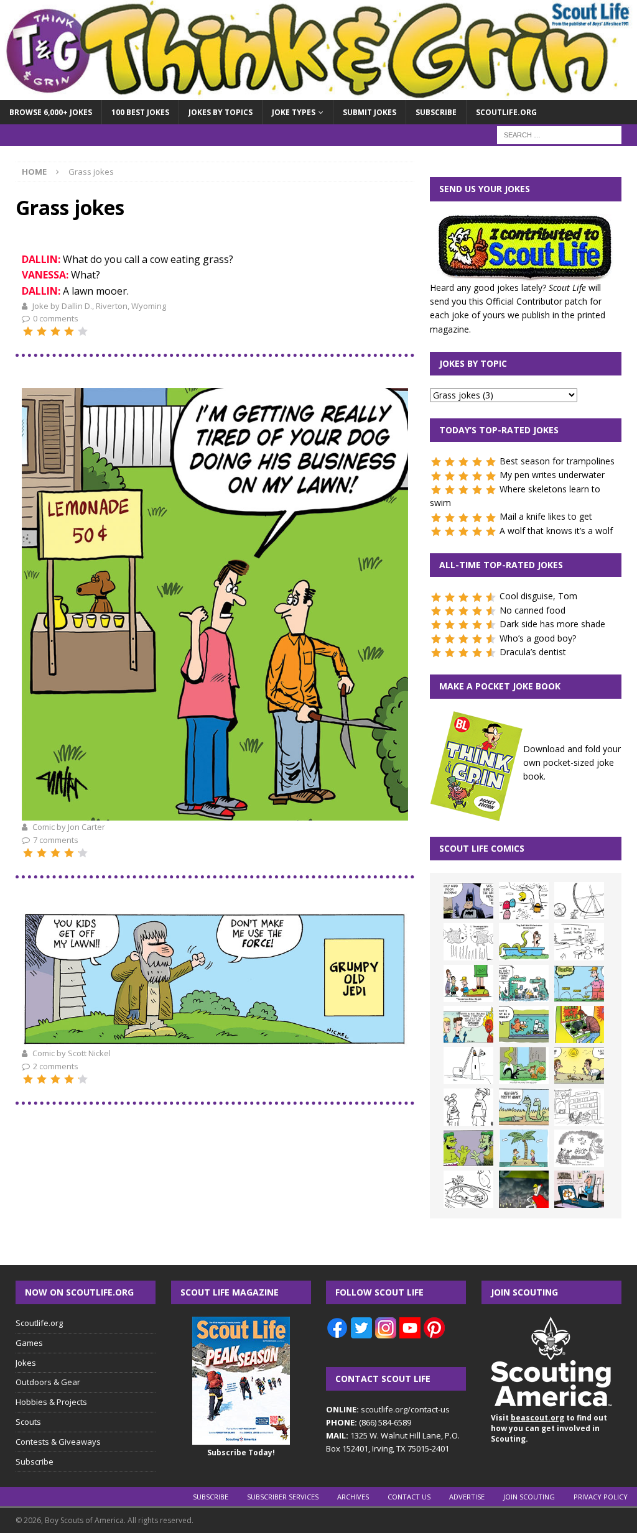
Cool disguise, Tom (538, 596)
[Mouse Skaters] (468, 1189)
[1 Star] (28, 331)
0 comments (55, 318)
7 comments (55, 839)
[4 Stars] (69, 331)
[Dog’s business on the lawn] (215, 812)
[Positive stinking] (579, 1107)
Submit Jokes (369, 112)
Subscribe (436, 112)
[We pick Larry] (468, 983)
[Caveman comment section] (579, 1148)
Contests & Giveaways (58, 1441)
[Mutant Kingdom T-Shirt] (468, 1107)
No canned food (532, 610)
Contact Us (409, 1496)
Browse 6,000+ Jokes (50, 112)
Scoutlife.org (506, 112)
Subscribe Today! (241, 1452)
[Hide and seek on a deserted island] (524, 1148)
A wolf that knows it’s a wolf (556, 530)
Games (29, 1342)
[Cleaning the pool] (524, 941)
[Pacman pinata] (524, 900)
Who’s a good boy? (538, 638)
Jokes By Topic (473, 363)
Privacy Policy (601, 1496)
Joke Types (293, 112)
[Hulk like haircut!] (468, 1148)
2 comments (55, 1066)
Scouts (28, 1421)
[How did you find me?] (524, 1065)
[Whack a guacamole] (579, 1024)
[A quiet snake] (524, 1107)
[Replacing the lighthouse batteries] (468, 1065)
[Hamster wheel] (579, 900)
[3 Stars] (55, 331)
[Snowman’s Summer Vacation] (579, 941)
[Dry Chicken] (579, 1065)
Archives (353, 1496)
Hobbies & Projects (51, 1401)
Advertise (467, 1496)
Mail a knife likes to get (546, 516)
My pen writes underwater (552, 475)
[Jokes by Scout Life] (318, 93)
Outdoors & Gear (48, 1382)
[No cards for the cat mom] (579, 1189)
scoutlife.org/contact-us (388, 1409)
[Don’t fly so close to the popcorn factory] (468, 1024)
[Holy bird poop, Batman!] (468, 900)
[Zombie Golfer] (579, 983)
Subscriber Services (282, 1496)
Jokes (26, 1362)
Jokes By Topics (220, 112)
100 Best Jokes (140, 112)
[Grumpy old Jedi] (215, 1039)
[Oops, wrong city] (524, 983)
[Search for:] (559, 134)
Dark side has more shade (552, 624)
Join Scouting (529, 1496)
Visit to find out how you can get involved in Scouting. (549, 1428)
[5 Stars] (83, 331)
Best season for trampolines (557, 461)
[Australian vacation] (468, 941)
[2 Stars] (41, 331)
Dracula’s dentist (533, 652)
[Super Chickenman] (524, 1189)
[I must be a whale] (524, 1024)
